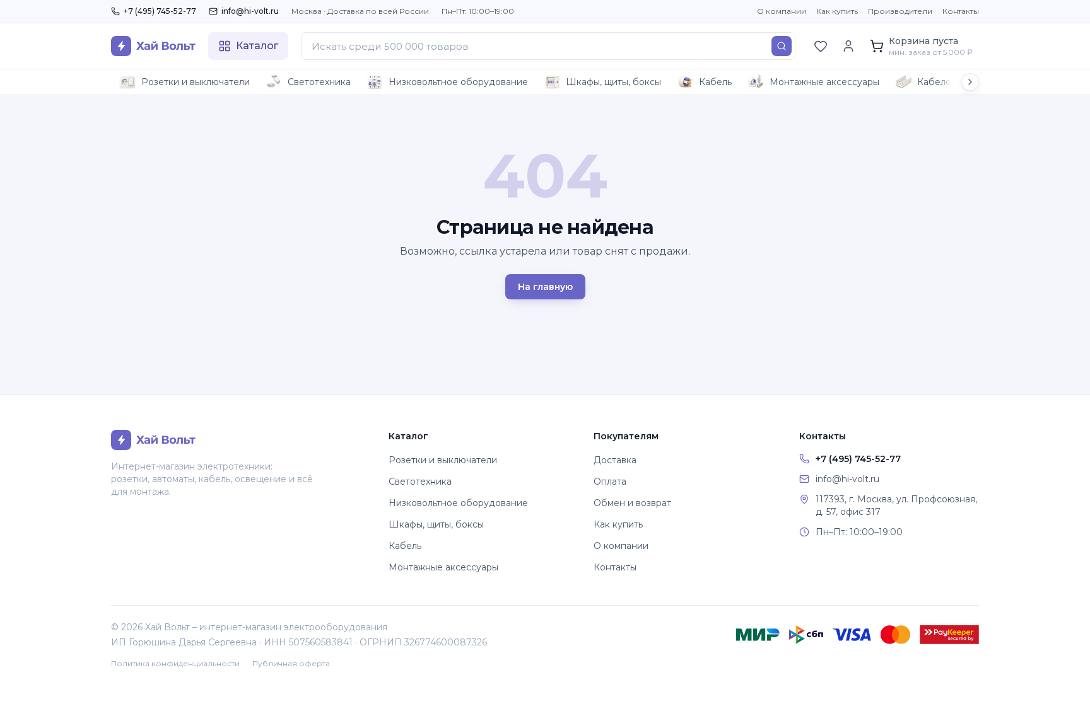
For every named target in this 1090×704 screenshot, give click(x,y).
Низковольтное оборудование (458, 82)
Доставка (615, 460)
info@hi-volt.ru (250, 11)
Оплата (610, 481)
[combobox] (548, 46)
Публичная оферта (291, 663)
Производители (900, 11)
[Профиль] (848, 46)
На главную (545, 286)
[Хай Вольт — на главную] (153, 46)
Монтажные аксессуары (824, 82)
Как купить (837, 11)
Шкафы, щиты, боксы (613, 82)
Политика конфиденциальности (175, 663)
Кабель (715, 82)
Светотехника (319, 82)
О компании (781, 11)
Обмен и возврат (632, 503)
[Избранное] (820, 46)
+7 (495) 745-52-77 (160, 11)
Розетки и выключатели (195, 82)
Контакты (960, 11)
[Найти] (781, 46)
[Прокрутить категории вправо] (970, 82)
